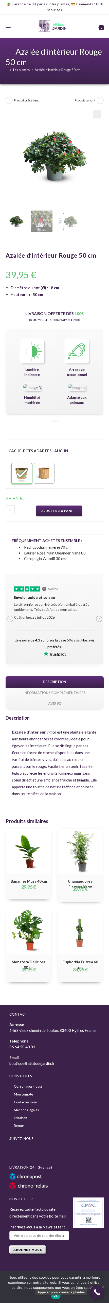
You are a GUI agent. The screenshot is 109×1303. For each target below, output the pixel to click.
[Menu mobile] (8, 26)
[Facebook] (15, 1151)
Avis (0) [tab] (54, 703)
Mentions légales (26, 1110)
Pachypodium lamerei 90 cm (47, 547)
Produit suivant (85, 100)
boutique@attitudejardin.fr (32, 1063)
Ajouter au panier (59, 511)
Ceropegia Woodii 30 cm (45, 558)
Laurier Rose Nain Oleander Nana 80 (55, 553)
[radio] (22, 473)
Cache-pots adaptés (30, 450)
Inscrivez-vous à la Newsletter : (37, 1227)
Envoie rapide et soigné (34, 597)
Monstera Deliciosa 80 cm (29, 965)
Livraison (20, 1118)
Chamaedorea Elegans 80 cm (80, 884)
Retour (19, 1126)
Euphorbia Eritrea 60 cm (80, 965)
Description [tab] (54, 682)
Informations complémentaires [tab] (55, 693)
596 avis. (74, 640)
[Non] (102, 1287)
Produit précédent (26, 100)
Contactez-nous (26, 1102)
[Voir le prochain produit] (100, 100)
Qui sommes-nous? (28, 1086)
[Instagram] (27, 1151)
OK (55, 1295)
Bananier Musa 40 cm (29, 881)
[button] (97, 114)
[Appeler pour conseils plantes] (97, 1292)
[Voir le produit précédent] (9, 100)
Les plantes (21, 70)
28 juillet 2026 (34, 617)
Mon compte (23, 1094)
